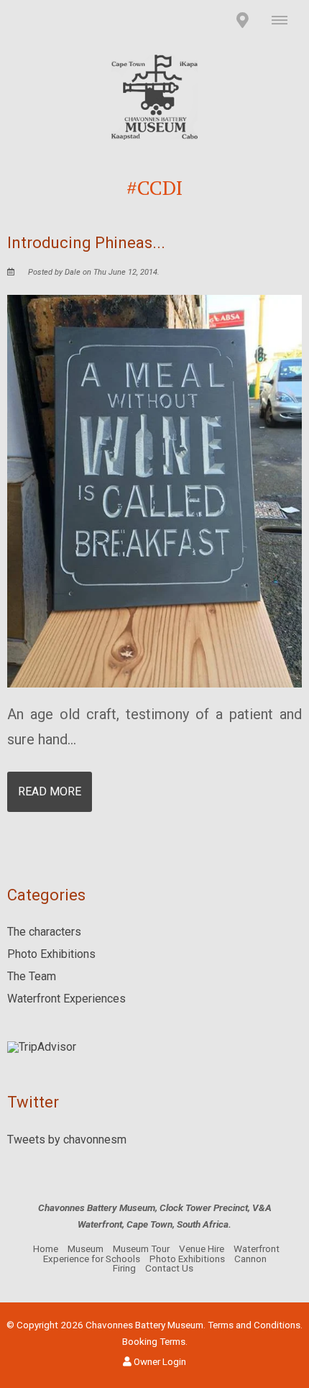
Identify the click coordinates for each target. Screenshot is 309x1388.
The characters (44, 932)
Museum (85, 1248)
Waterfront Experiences (66, 998)
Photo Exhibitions (51, 954)
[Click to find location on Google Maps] (242, 20)
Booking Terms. (155, 1341)
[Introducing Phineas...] (154, 490)
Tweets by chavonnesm (66, 1139)
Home (45, 1248)
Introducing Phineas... (86, 242)
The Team (31, 976)
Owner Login (159, 1361)
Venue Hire (201, 1248)
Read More (49, 791)
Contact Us (169, 1268)
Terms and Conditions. (255, 1324)
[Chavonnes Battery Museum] (154, 96)
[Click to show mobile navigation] (285, 20)
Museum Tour (141, 1248)
